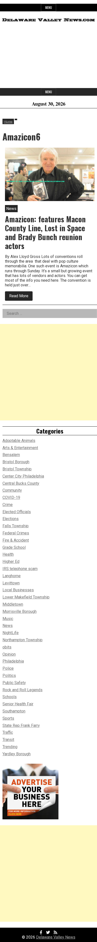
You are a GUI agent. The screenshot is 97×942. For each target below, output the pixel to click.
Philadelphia (13, 661)
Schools (9, 696)
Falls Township (15, 526)
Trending (9, 746)
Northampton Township (22, 640)
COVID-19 (11, 497)
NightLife (10, 632)
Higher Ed (10, 561)
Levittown (11, 583)
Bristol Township (17, 469)
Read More (21, 296)
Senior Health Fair (17, 704)
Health (8, 554)
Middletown (12, 604)
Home (8, 121)
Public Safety (14, 682)
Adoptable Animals (18, 440)
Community (12, 490)
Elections (10, 518)
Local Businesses (18, 590)
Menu (48, 7)
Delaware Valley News (55, 937)
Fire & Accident (15, 540)
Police (8, 668)
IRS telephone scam (20, 568)
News (7, 625)
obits (6, 647)
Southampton (13, 711)
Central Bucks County (20, 483)
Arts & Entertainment (20, 447)
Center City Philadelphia (23, 476)
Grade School (14, 547)
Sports (8, 718)
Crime (7, 504)
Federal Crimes (15, 533)
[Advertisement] (48, 56)
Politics (9, 675)
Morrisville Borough (19, 611)
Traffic (7, 732)
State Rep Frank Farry (21, 725)
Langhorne (11, 576)
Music (7, 618)
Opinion (9, 654)
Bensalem (11, 454)
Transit (8, 739)
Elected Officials (16, 511)
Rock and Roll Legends (22, 690)
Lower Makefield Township (25, 597)
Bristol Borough (15, 462)
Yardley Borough (16, 754)
